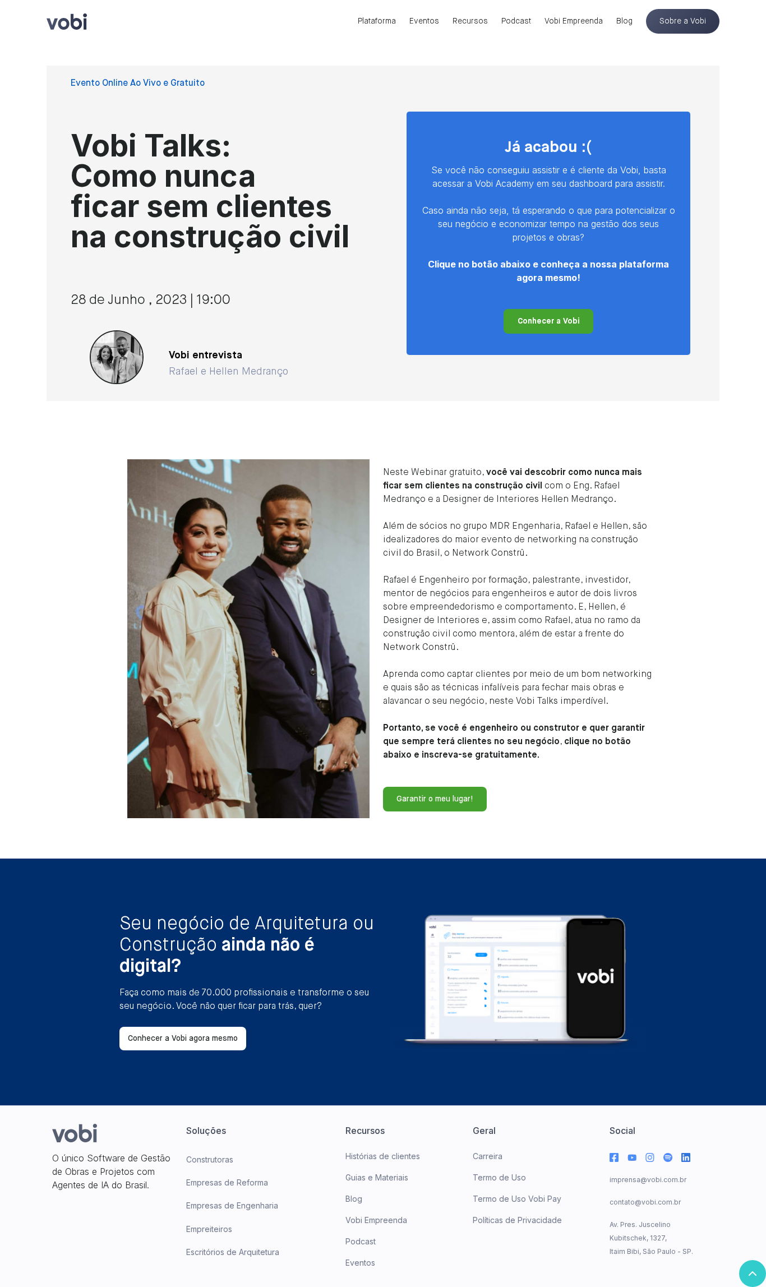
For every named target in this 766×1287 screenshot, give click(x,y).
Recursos (470, 21)
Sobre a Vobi (682, 21)
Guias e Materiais (376, 1177)
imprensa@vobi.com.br (648, 1179)
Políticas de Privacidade (517, 1220)
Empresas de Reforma (227, 1182)
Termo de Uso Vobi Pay (517, 1198)
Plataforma (377, 21)
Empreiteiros (209, 1229)
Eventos (424, 21)
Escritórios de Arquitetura (232, 1252)
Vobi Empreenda (573, 21)
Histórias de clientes (382, 1156)
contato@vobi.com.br (645, 1202)
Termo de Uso (499, 1177)
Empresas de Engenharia (232, 1205)
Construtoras (209, 1159)
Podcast (516, 21)
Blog (624, 21)
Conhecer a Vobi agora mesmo (183, 1038)
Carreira (487, 1156)
